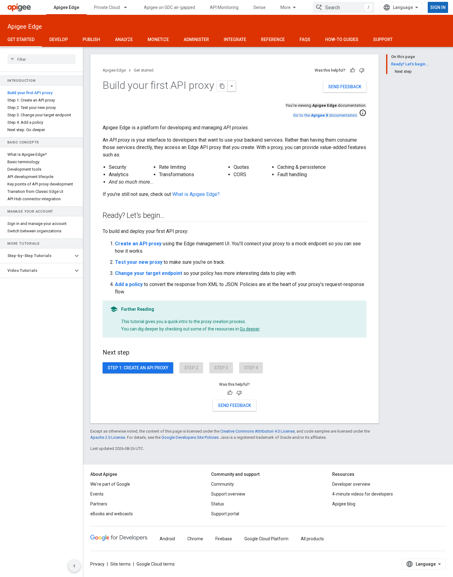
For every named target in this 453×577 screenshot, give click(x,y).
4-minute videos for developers (362, 494)
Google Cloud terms (156, 564)
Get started (21, 39)
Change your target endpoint (148, 273)
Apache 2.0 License (107, 437)
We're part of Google (110, 484)
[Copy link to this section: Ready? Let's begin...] (171, 216)
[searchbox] (41, 59)
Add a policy (129, 284)
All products (312, 538)
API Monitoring (224, 7)
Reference (273, 39)
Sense (259, 7)
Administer (196, 39)
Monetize (158, 39)
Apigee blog (343, 503)
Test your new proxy (138, 262)
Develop (58, 39)
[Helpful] (352, 70)
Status (217, 503)
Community (222, 484)
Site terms (120, 564)
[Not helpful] (361, 70)
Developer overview (351, 484)
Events (97, 494)
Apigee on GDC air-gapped (169, 7)
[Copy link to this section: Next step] (135, 353)
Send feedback (344, 86)
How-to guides (341, 39)
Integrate (235, 39)
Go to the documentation (325, 115)
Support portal (225, 513)
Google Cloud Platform (266, 538)
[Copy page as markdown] (222, 86)
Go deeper (249, 328)
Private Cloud (107, 7)
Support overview (228, 494)
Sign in (438, 7)
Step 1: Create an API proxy (138, 367)
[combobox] (343, 7)
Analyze (124, 39)
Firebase (223, 538)
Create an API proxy (138, 244)
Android (167, 538)
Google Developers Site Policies (189, 437)
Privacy (97, 564)
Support (383, 39)
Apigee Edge (66, 7)
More (285, 7)
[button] (36, 255)
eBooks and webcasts (111, 513)
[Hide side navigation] (74, 566)
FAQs (305, 39)
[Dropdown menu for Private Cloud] (128, 7)
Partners (98, 503)
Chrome (195, 538)
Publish (91, 39)
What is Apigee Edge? (196, 194)
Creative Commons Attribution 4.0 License (257, 431)
